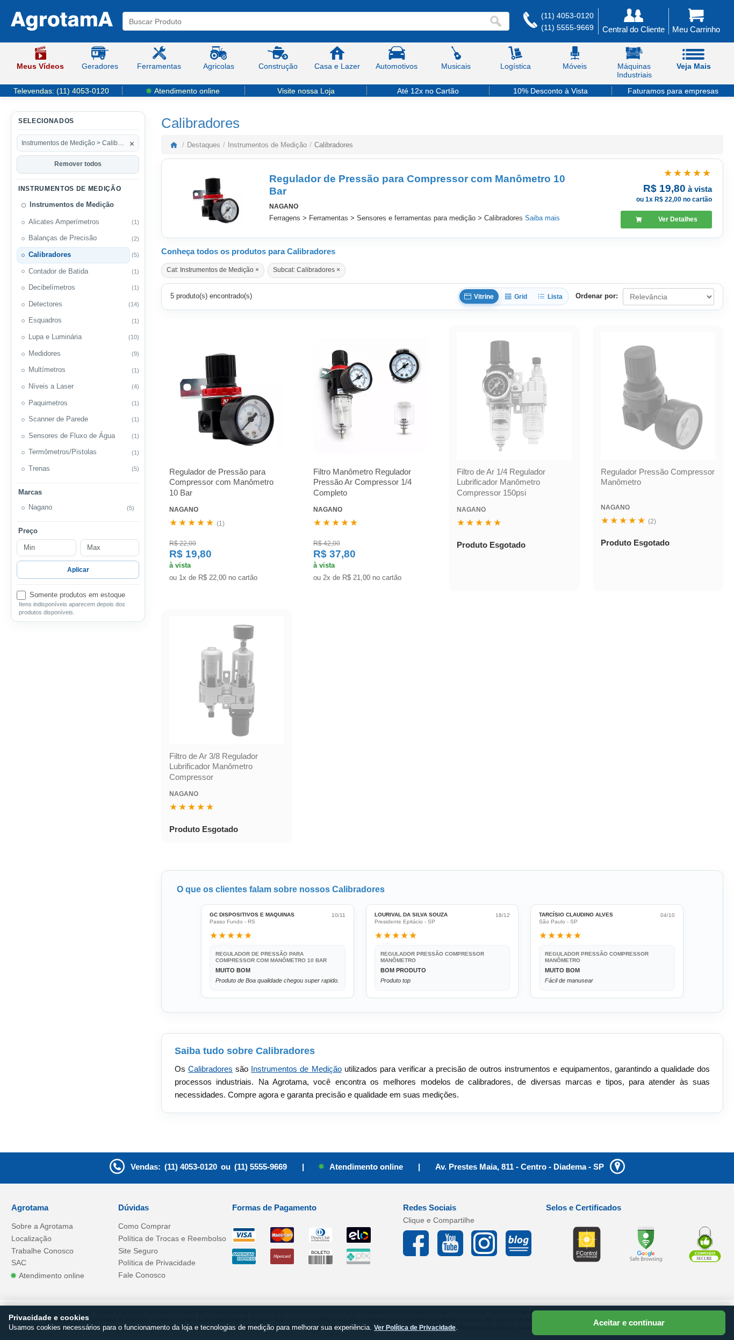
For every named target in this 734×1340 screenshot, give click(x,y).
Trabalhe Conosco (42, 1250)
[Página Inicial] (62, 21)
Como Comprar (144, 1226)
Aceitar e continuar (629, 1322)
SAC (18, 1262)
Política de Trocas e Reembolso (172, 1238)
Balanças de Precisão (62, 238)
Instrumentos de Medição (72, 205)
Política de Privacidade (157, 1262)
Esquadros (45, 320)
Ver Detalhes (677, 219)
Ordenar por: (596, 296)
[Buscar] (498, 21)
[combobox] (306, 21)
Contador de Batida (58, 271)
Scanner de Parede (58, 419)
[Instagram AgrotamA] (488, 1243)
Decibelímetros (51, 287)
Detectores (45, 304)
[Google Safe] (646, 1243)
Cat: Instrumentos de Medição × (213, 270)
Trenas (39, 468)
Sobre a (42, 1226)
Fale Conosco (141, 1275)
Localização (31, 1238)
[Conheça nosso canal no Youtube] (454, 1243)
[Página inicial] (173, 145)
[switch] (77, 595)
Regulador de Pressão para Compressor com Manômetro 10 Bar (417, 185)
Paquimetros (48, 403)
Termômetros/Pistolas (62, 452)
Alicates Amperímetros (63, 222)
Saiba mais (542, 218)
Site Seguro (138, 1250)
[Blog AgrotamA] (523, 1243)
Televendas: (61, 91)
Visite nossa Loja (306, 91)
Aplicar (78, 570)
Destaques (203, 145)
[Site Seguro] (705, 1243)
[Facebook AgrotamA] (420, 1243)
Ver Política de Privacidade (415, 1327)
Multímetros (47, 370)
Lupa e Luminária (55, 337)
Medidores (44, 353)
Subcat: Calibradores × (306, 270)
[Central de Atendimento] (530, 21)
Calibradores (49, 255)
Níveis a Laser (51, 386)
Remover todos (78, 164)
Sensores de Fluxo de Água (71, 436)
